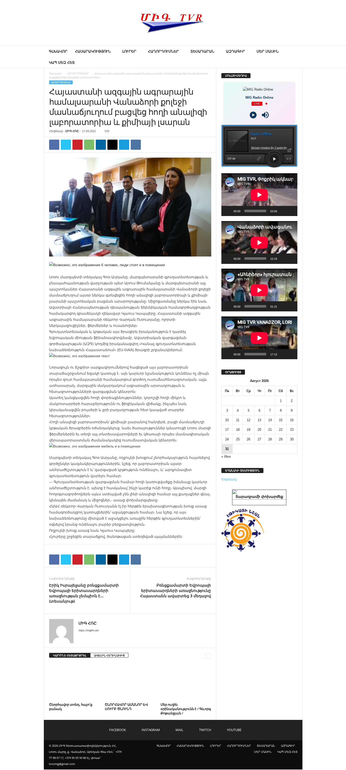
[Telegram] (124, 145)
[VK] (136, 145)
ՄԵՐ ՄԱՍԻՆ (268, 51)
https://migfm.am (89, 630)
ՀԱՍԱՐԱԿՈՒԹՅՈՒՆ (93, 51)
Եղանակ (229, 479)
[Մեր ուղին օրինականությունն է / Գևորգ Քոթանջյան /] (186, 682)
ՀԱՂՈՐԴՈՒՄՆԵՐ (163, 51)
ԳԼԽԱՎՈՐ (58, 51)
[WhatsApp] (89, 145)
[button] (294, 56)
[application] (259, 194)
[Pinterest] (77, 145)
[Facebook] (54, 145)
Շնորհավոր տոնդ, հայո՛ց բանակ (70, 706)
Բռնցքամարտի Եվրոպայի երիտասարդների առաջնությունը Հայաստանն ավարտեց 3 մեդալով (175, 590)
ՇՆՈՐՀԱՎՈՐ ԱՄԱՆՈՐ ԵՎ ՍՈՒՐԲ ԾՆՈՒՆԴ (126, 706)
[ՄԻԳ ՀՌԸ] (173, 23)
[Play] (253, 115)
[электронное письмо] (112, 145)
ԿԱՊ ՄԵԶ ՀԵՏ (62, 62)
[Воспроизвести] (227, 210)
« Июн (226, 456)
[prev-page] (202, 655)
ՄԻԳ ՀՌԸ (72, 131)
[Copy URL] (147, 145)
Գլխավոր (55, 73)
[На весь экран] (290, 210)
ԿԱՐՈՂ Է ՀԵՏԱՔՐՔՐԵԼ (69, 655)
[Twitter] (66, 145)
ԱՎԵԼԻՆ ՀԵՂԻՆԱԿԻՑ (109, 655)
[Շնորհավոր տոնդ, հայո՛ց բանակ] (74, 682)
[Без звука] (282, 210)
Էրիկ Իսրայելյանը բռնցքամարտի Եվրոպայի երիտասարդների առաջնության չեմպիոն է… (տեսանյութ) (84, 593)
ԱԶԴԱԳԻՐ (235, 51)
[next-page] (208, 655)
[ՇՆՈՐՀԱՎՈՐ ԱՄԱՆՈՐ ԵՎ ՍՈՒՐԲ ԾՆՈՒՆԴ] (130, 682)
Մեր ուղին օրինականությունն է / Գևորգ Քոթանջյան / (186, 708)
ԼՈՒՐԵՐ (129, 51)
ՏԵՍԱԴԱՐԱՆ (202, 51)
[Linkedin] (101, 145)
